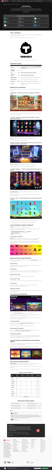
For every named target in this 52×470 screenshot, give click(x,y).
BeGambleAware (11, 435)
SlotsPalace (13, 381)
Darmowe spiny (12, 265)
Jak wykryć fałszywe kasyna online (17, 451)
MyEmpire (12, 385)
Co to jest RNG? (14, 443)
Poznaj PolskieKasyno (42, 440)
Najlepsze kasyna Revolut (25, 451)
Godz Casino (32, 444)
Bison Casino (32, 440)
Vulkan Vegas (31, 75)
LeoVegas (27, 75)
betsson (22, 75)
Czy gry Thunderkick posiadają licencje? (15, 405)
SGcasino (12, 387)
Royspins (12, 391)
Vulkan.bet (13, 393)
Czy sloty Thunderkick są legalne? (15, 403)
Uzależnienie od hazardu (19, 432)
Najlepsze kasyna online (24, 440)
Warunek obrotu (15, 445)
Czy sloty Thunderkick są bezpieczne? (31, 403)
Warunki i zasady (42, 450)
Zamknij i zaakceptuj (45, 468)
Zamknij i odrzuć (37, 468)
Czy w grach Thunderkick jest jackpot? (31, 405)
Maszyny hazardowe (13, 363)
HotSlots (32, 445)
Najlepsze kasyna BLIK (24, 445)
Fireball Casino (32, 443)
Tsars (12, 389)
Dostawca (11, 238)
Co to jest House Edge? (15, 444)
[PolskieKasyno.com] (6, 1)
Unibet (25, 75)
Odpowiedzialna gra (11, 432)
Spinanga (12, 383)
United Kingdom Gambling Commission (17, 231)
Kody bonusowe (24, 450)
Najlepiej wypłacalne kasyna (25, 446)
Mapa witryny (41, 451)
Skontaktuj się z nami (42, 449)
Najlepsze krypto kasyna (25, 447)
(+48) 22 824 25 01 (26, 432)
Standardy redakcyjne (42, 443)
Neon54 (12, 379)
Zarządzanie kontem (15, 440)
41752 (38, 66)
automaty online (33, 335)
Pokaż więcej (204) (26, 396)
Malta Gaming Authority (15, 232)
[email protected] (16, 419)
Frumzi (12, 377)
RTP (36, 239)
